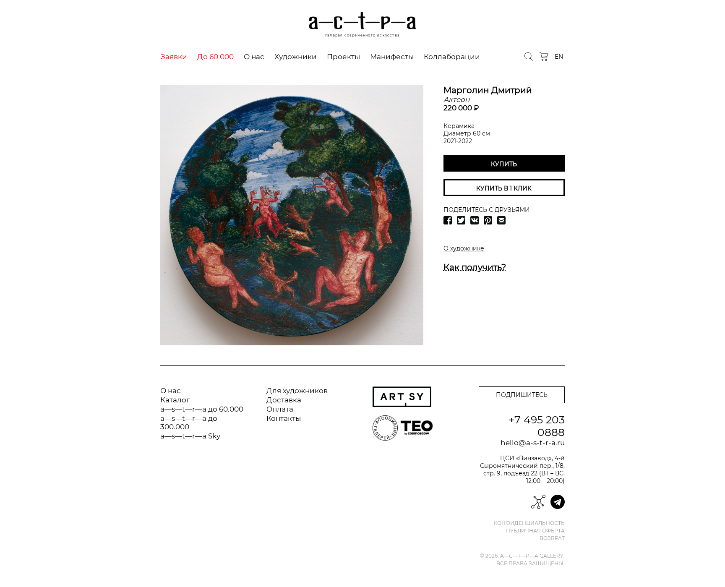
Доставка (283, 400)
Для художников (297, 390)
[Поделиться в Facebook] (447, 220)
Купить (504, 164)
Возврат (552, 538)
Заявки (174, 56)
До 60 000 (215, 56)
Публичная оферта (535, 531)
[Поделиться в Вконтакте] (474, 220)
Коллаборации (452, 56)
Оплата (279, 409)
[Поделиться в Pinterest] (488, 220)
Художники (295, 56)
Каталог (175, 400)
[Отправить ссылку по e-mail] (501, 220)
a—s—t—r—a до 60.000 (201, 409)
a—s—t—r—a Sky (190, 436)
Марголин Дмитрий (487, 90)
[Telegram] (557, 502)
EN (559, 56)
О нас (254, 56)
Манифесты (392, 56)
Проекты (343, 56)
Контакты (283, 418)
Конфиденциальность (529, 523)
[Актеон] (291, 215)
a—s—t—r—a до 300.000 (188, 422)
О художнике (463, 248)
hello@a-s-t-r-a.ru (533, 442)
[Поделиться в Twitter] (461, 220)
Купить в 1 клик (504, 188)
